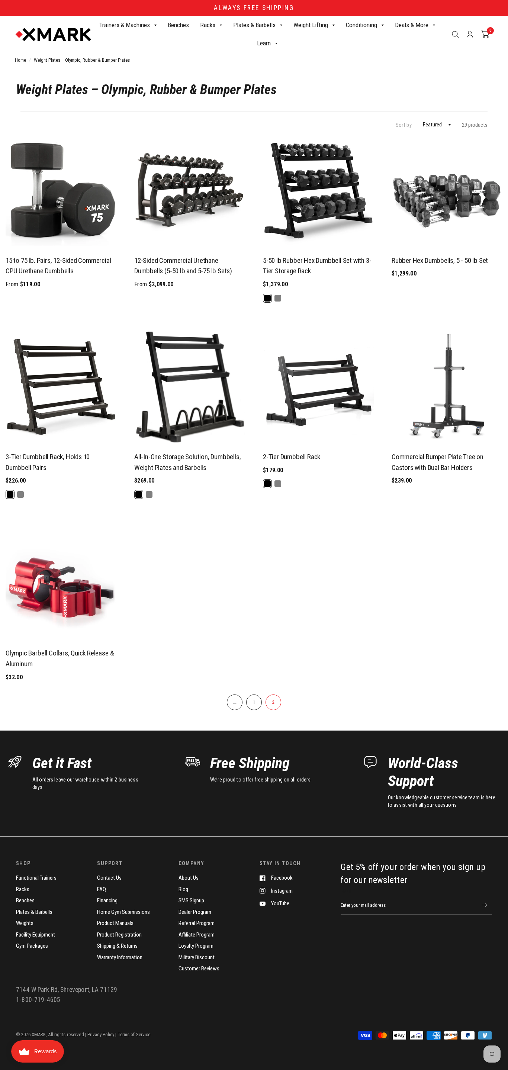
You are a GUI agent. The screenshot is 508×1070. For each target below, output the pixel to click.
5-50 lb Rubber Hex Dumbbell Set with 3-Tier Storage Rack (317, 265)
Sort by (404, 125)
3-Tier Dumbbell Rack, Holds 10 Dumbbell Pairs (48, 462)
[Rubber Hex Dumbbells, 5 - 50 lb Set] (447, 190)
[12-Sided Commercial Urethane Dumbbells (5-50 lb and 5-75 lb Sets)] (189, 190)
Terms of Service (134, 1034)
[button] (318, 298)
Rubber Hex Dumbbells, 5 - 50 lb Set (440, 260)
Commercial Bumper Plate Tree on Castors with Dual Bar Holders (437, 462)
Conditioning (361, 25)
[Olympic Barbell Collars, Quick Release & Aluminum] (61, 583)
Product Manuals (115, 923)
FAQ (101, 889)
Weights (24, 923)
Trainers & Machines (124, 25)
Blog (183, 889)
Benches (178, 25)
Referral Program (197, 923)
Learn (264, 43)
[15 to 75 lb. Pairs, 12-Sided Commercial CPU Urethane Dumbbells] (61, 190)
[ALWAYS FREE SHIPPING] (254, 8)
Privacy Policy (101, 1034)
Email (346, 891)
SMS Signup (191, 900)
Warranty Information (119, 957)
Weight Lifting (310, 25)
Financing (107, 900)
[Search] (455, 34)
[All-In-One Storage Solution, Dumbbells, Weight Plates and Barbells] (189, 387)
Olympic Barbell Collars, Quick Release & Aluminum (60, 658)
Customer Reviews (199, 968)
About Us (189, 877)
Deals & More (411, 25)
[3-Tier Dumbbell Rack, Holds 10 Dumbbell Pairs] (61, 387)
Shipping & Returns (117, 945)
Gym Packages (32, 945)
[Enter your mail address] (484, 905)
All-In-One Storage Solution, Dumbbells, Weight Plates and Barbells (187, 462)
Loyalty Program (196, 945)
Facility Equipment (35, 934)
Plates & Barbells (254, 25)
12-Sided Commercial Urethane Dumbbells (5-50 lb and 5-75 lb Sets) (183, 265)
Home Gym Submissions (123, 912)
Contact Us (109, 877)
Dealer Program (195, 912)
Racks (207, 25)
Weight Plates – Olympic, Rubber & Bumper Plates (82, 60)
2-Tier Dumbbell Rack (291, 456)
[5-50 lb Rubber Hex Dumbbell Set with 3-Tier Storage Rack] (318, 190)
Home (20, 60)
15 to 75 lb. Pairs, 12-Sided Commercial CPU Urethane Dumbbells (58, 265)
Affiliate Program (197, 934)
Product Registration (119, 934)
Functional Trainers (36, 877)
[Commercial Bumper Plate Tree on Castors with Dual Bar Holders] (447, 387)
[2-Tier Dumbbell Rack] (318, 387)
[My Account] (470, 34)
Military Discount (197, 957)
